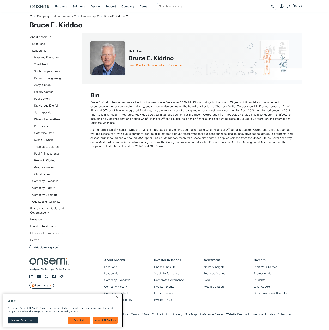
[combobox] (212, 6)
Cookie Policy (161, 314)
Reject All (79, 320)
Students (259, 280)
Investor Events (164, 286)
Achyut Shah (42, 85)
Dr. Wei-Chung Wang (47, 78)
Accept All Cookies (105, 320)
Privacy (177, 314)
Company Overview (45, 181)
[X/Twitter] (47, 276)
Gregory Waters (44, 167)
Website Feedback (238, 314)
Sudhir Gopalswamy (47, 71)
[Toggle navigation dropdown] (50, 37)
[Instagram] (61, 276)
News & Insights (214, 267)
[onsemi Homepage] (39, 6)
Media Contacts (214, 286)
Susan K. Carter (44, 140)
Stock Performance (166, 273)
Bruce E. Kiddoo (45, 160)
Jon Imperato (43, 112)
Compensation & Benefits (270, 293)
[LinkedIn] (31, 276)
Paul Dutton (42, 98)
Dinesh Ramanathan (47, 119)
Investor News (163, 293)
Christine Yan (42, 174)
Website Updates (264, 314)
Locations (38, 43)
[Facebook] (54, 276)
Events (34, 240)
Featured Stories (214, 273)
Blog (207, 280)
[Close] (117, 297)
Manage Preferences (22, 320)
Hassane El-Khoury (46, 57)
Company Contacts (44, 194)
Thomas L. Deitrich (46, 146)
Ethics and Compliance (45, 233)
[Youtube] (39, 276)
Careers (260, 260)
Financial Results (164, 267)
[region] (63, 310)
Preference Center (211, 314)
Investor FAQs (163, 300)
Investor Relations (41, 226)
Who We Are (262, 286)
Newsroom (37, 219)
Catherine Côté (44, 133)
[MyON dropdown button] (282, 6)
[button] (272, 6)
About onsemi (39, 37)
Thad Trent (41, 64)
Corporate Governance (169, 280)
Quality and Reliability (46, 201)
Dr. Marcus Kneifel (46, 105)
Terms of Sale (140, 314)
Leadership (39, 50)
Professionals (262, 273)
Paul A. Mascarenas (46, 153)
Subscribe (284, 314)
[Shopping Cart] (289, 6)
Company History (43, 188)
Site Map (191, 314)
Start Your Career (265, 267)
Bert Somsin (42, 126)
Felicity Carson (43, 91)
